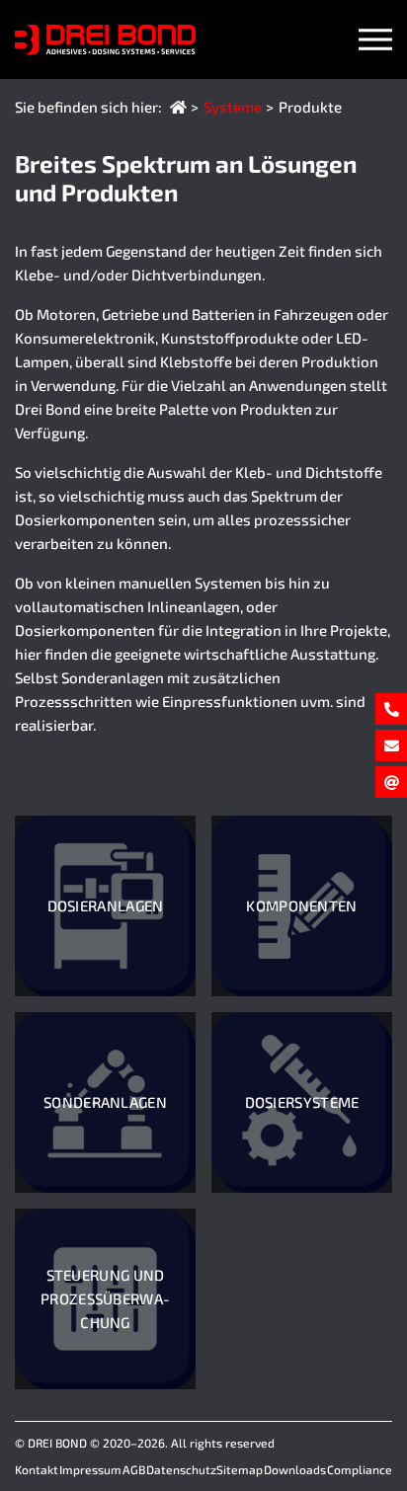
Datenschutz (181, 1469)
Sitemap (239, 1469)
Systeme (233, 107)
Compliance (359, 1469)
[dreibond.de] (178, 107)
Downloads (295, 1469)
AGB (133, 1469)
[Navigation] (375, 39)
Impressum (90, 1469)
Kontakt (36, 1469)
